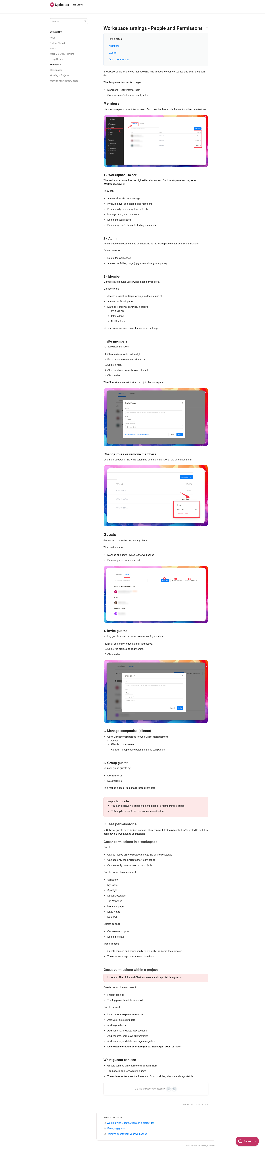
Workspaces (56, 69)
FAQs (53, 37)
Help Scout (211, 1145)
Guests (113, 52)
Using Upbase (57, 59)
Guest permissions (119, 59)
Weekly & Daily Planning (62, 53)
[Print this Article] (207, 28)
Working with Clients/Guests (64, 80)
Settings (54, 64)
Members (114, 45)
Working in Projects (59, 75)
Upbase (190, 1145)
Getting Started (57, 43)
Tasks (53, 48)
